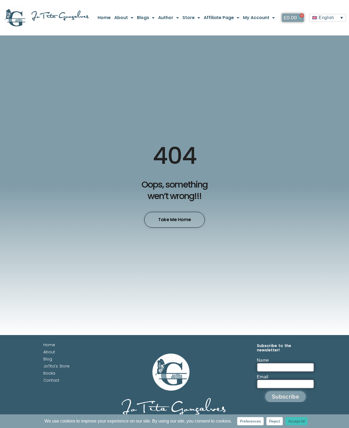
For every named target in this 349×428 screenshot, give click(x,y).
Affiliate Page (219, 18)
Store (188, 18)
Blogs (143, 18)
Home (104, 18)
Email (263, 377)
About (121, 18)
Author (165, 18)
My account (256, 18)
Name (263, 360)
